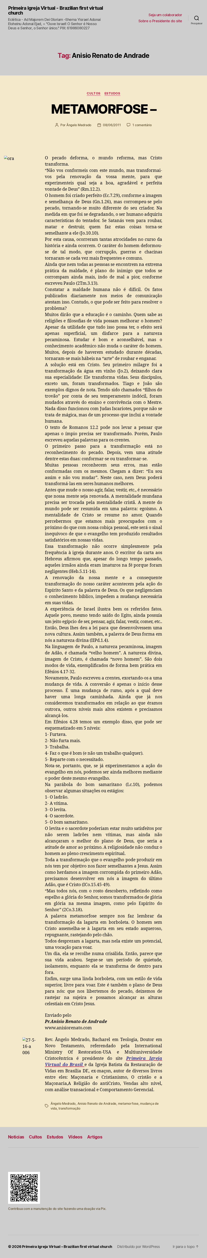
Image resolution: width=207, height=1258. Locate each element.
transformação (69, 1108)
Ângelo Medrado (78, 125)
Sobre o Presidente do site (160, 21)
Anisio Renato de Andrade (96, 1103)
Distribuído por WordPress (138, 1246)
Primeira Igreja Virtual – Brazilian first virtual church (67, 1246)
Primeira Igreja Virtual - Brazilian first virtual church (55, 10)
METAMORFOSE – (103, 109)
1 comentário (142, 125)
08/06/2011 (112, 125)
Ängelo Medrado (63, 1103)
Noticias (16, 1137)
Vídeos (75, 1137)
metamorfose (128, 1103)
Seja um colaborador (165, 15)
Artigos (94, 1137)
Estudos (112, 93)
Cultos (93, 93)
